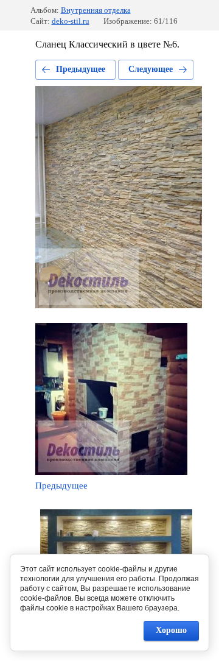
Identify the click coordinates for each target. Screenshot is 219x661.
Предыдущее (80, 69)
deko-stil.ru (70, 21)
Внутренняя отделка (96, 10)
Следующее (150, 69)
